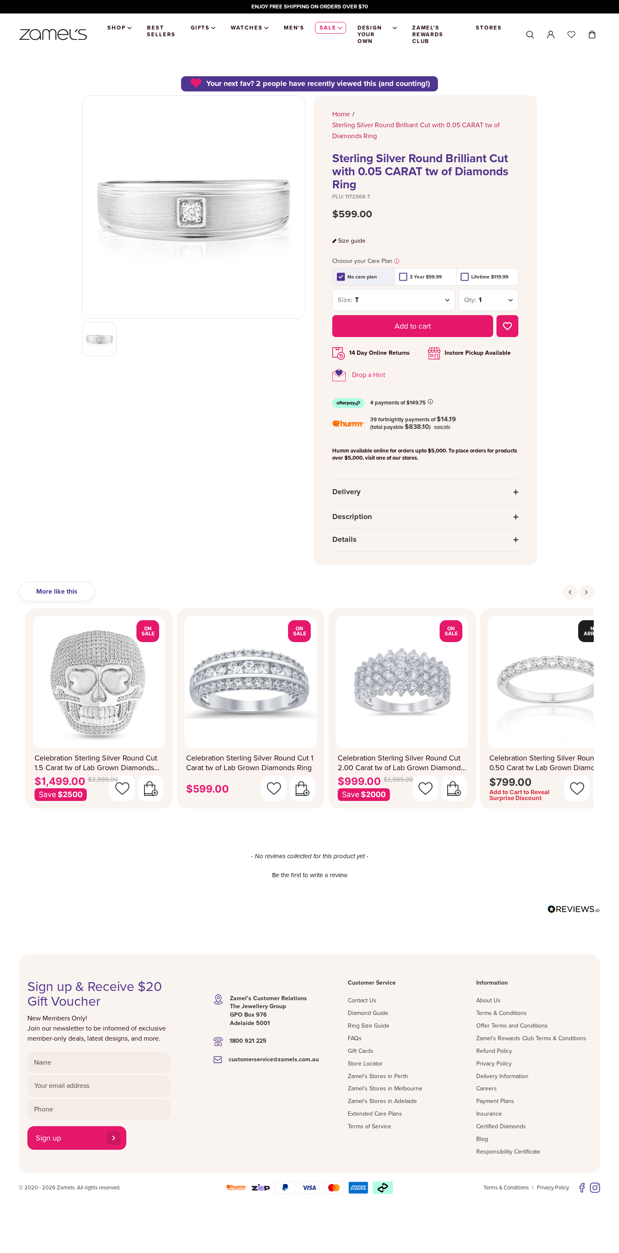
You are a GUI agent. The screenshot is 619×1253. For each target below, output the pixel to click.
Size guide (352, 241)
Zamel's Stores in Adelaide (382, 1101)
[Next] (586, 592)
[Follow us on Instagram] (595, 1188)
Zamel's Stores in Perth (378, 1076)
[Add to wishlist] (507, 326)
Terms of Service (369, 1126)
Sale (328, 27)
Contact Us (362, 1000)
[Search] (530, 34)
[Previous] (570, 592)
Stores (489, 27)
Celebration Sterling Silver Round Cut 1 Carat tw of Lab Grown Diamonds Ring (249, 762)
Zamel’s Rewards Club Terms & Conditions (531, 1038)
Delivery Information (502, 1076)
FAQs (355, 1038)
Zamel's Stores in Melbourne (385, 1088)
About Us (488, 1000)
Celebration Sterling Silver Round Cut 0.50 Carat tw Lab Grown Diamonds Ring (550, 762)
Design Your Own (370, 34)
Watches (247, 27)
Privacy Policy (494, 1063)
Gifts (200, 27)
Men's (294, 27)
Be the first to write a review (309, 875)
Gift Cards (361, 1051)
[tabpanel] (309, 711)
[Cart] (592, 34)
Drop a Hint (368, 375)
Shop (116, 27)
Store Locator (365, 1063)
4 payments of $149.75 (398, 402)
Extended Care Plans (375, 1113)
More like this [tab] (56, 591)
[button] (309, 874)
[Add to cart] (150, 788)
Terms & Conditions (501, 1013)
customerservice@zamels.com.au (274, 1059)
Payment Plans (495, 1101)
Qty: (470, 300)
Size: (345, 300)
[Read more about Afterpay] (430, 401)
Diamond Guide (368, 1013)
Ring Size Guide (369, 1025)
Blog (482, 1139)
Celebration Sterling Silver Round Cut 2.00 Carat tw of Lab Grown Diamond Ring (399, 762)
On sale (148, 631)
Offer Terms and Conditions (512, 1025)
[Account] (551, 34)
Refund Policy (494, 1051)
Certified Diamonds (501, 1126)
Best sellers (161, 31)
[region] (309, 6)
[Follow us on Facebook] (582, 1188)
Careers (486, 1088)
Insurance (489, 1113)
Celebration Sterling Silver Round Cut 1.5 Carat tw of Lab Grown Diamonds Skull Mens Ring (96, 762)
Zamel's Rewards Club (428, 34)
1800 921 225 (248, 1040)
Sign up (48, 1138)
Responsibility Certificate (508, 1151)
